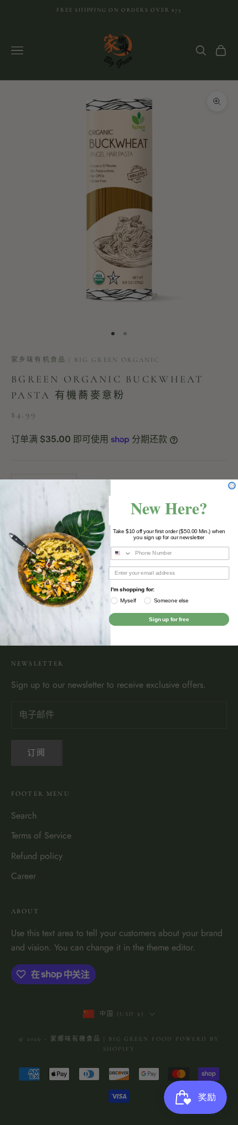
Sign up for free (169, 619)
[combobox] (121, 553)
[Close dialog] (232, 485)
